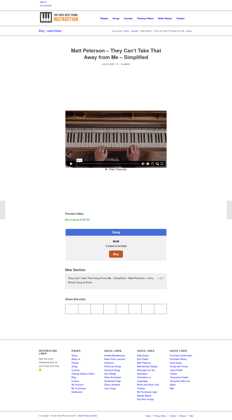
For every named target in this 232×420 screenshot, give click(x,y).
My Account (77, 384)
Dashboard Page (112, 381)
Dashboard (77, 391)
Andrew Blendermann (114, 355)
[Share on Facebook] (71, 309)
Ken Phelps (142, 359)
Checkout (109, 362)
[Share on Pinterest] (97, 309)
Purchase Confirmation (181, 355)
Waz (172, 388)
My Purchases (79, 388)
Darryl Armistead (112, 377)
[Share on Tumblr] (122, 309)
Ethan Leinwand (112, 384)
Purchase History (178, 359)
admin (127, 63)
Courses (76, 370)
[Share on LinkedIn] (110, 309)
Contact (75, 381)
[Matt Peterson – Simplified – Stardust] (2, 210)
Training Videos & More (83, 373)
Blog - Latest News (50, 31)
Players (75, 362)
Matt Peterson (144, 362)
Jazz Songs (110, 388)
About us (76, 359)
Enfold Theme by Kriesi (87, 415)
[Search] (190, 18)
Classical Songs (112, 370)
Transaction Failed (179, 377)
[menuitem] (104, 18)
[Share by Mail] (160, 309)
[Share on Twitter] (84, 309)
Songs (75, 366)
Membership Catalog (147, 366)
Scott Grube (176, 362)
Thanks (173, 373)
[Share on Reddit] (147, 309)
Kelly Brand (142, 355)
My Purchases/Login (147, 391)
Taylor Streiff (176, 370)
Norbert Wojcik (144, 395)
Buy (116, 254)
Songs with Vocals (179, 366)
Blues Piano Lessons (114, 359)
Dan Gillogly (110, 373)
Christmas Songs (112, 366)
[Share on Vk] (135, 309)
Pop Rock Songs (145, 399)
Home (74, 355)
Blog (74, 377)
